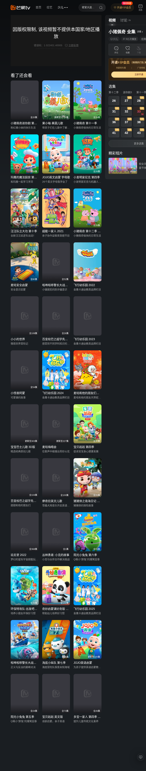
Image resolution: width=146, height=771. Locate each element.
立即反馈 (74, 45)
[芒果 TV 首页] (20, 7)
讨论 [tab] (123, 20)
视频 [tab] (112, 20)
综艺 (49, 7)
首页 (38, 7)
